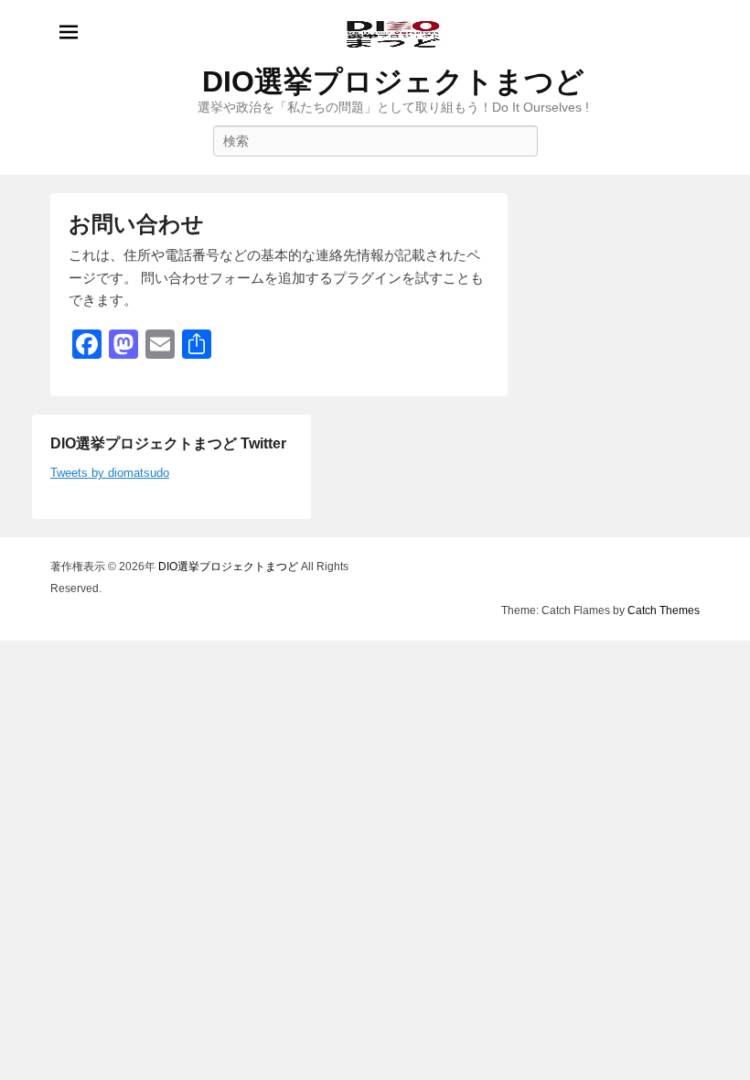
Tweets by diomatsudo (109, 473)
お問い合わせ (136, 223)
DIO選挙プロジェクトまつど (393, 81)
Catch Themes (663, 610)
